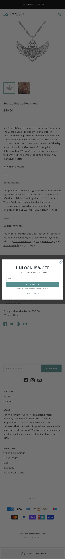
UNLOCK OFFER (32, 284)
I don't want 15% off (32, 294)
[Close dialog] (60, 262)
